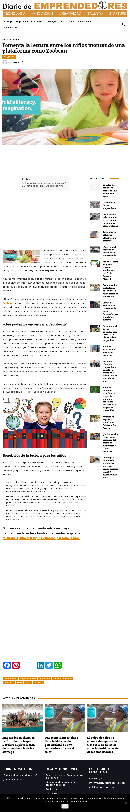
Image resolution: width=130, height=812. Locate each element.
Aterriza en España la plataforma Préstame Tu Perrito (109, 422)
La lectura (9, 682)
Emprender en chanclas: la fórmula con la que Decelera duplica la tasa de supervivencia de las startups (18, 744)
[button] (124, 25)
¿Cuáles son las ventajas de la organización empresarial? (110, 251)
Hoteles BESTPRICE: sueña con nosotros (109, 350)
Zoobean (8, 303)
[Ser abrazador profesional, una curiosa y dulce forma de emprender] (95, 287)
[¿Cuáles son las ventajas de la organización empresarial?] (95, 249)
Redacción (18, 62)
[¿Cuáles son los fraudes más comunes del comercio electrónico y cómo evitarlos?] (95, 436)
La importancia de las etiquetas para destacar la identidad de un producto (110, 333)
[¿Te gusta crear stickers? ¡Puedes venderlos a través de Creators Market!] (95, 263)
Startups (14, 39)
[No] (125, 803)
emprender (44, 678)
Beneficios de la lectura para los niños (44, 186)
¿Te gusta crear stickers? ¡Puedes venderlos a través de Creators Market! (110, 270)
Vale (65, 806)
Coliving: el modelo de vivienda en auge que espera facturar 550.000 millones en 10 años (110, 467)
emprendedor (10, 678)
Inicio (5, 39)
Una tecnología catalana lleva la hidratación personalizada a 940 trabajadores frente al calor (61, 744)
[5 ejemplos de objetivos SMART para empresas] (95, 234)
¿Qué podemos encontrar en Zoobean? (44, 183)
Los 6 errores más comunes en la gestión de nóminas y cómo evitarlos (110, 220)
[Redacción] (5, 62)
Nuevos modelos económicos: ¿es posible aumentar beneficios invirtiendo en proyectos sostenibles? (110, 399)
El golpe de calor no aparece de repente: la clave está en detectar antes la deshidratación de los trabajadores (103, 744)
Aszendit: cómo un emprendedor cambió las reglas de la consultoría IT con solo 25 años (110, 371)
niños (28, 682)
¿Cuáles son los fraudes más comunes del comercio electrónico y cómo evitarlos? (110, 443)
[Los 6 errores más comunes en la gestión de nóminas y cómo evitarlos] (95, 216)
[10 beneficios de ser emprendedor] (95, 204)
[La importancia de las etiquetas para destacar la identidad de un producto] (95, 328)
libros (19, 682)
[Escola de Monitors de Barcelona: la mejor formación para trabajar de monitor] (95, 304)
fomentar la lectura (62, 678)
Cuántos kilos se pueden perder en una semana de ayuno (110, 191)
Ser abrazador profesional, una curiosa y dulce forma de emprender (110, 291)
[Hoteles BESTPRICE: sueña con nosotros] (95, 348)
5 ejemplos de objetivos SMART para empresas (109, 236)
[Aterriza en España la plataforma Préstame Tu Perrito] (95, 418)
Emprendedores (28, 678)
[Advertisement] (44, 215)
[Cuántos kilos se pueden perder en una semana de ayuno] (95, 187)
